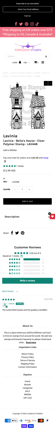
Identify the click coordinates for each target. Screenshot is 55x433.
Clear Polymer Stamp (21, 73)
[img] (8, 299)
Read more (31, 342)
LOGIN (15, 63)
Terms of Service (27, 360)
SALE (27, 391)
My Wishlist (52, 216)
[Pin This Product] (22, 233)
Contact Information (27, 367)
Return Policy (28, 354)
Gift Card (27, 398)
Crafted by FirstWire (35, 414)
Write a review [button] (27, 280)
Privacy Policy (27, 357)
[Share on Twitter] (17, 233)
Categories (27, 388)
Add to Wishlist (10, 150)
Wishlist (27, 394)
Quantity (6, 189)
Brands (27, 384)
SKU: (5, 182)
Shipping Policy (27, 364)
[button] (9, 166)
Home (5, 73)
